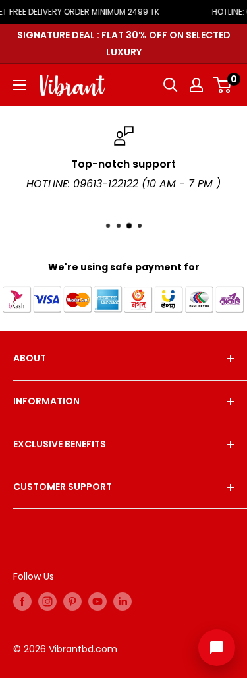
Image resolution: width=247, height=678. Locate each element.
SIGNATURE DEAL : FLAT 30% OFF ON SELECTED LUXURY (124, 43)
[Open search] (170, 85)
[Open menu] (19, 85)
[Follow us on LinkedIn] (122, 601)
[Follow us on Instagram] (47, 601)
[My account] (196, 85)
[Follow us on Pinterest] (72, 601)
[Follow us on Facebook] (22, 601)
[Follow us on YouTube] (97, 601)
